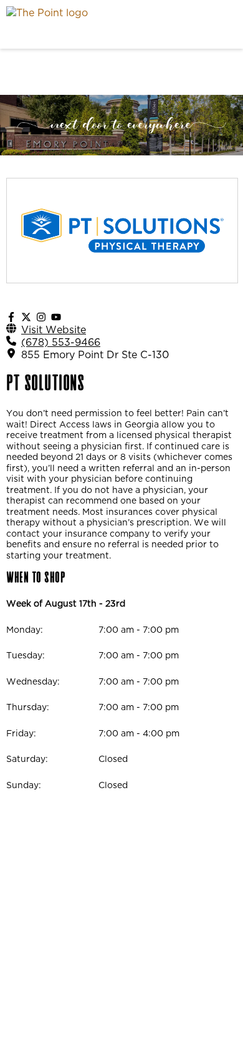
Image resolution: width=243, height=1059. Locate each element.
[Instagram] (41, 317)
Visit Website (53, 329)
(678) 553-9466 (60, 342)
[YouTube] (56, 317)
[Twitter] (26, 317)
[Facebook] (11, 317)
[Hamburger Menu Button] (215, 24)
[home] (90, 24)
